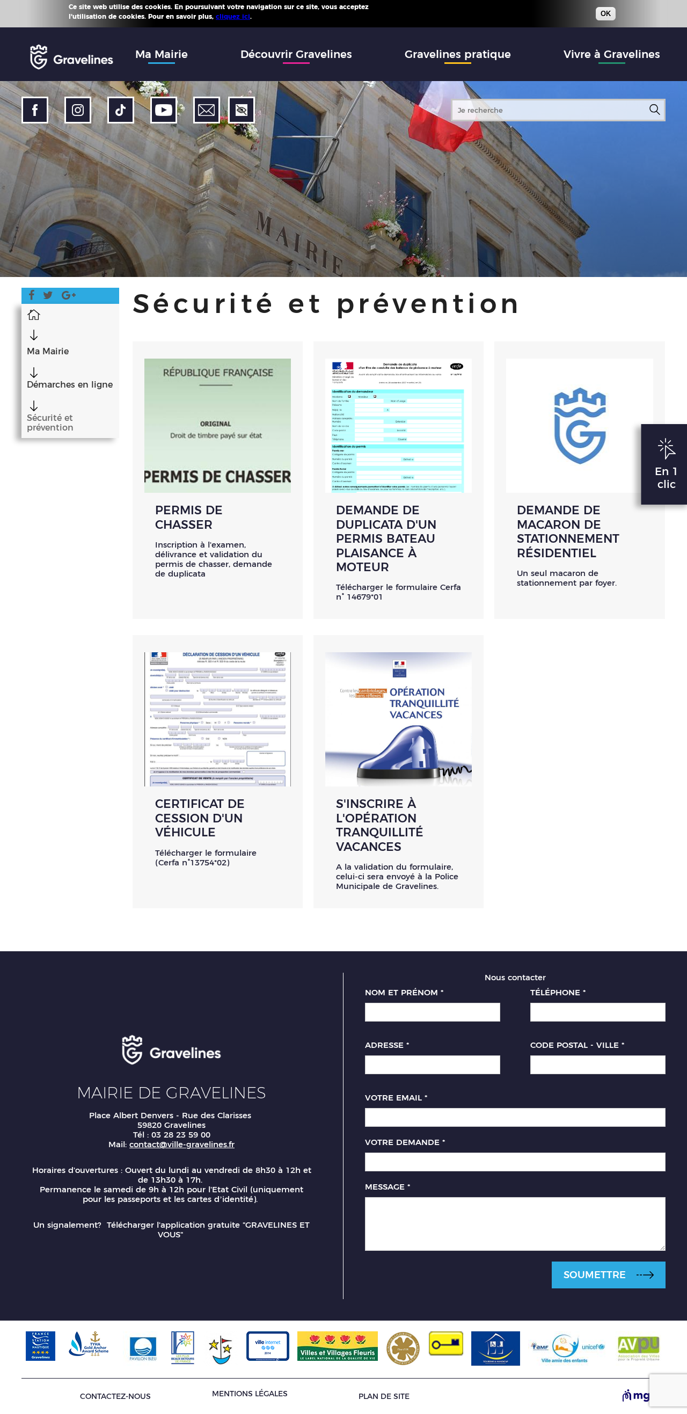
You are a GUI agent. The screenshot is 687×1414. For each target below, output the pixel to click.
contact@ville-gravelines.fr (182, 1144)
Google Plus (69, 297)
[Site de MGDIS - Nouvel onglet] (644, 1396)
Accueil (33, 314)
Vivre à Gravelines (612, 54)
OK (606, 14)
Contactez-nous (115, 1396)
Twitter (48, 297)
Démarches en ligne (70, 385)
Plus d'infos (273, 16)
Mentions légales (250, 1393)
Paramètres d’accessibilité (241, 110)
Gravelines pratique (458, 54)
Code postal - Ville (577, 1045)
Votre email (396, 1098)
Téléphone (558, 992)
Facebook (31, 297)
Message (387, 1187)
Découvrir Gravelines (296, 54)
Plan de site (384, 1396)
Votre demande (405, 1142)
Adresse (387, 1045)
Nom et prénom (404, 992)
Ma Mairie (161, 54)
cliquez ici (233, 16)
